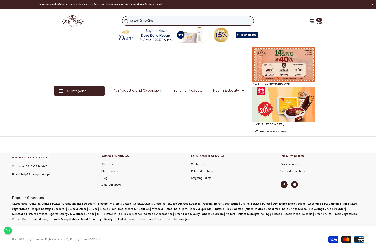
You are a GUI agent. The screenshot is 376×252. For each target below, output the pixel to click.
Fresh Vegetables (345, 214)
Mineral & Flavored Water (29, 214)
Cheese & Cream (213, 214)
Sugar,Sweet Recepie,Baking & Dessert (38, 209)
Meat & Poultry (91, 219)
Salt (177, 209)
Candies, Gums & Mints (44, 203)
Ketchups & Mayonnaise (324, 203)
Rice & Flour (108, 209)
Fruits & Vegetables (65, 219)
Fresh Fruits (323, 214)
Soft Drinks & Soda (294, 209)
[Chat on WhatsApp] (8, 230)
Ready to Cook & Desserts (121, 219)
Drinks (219, 209)
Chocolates (19, 203)
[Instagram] (294, 184)
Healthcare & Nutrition (134, 209)
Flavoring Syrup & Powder (327, 209)
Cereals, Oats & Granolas (149, 203)
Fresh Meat (292, 214)
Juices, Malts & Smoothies (262, 209)
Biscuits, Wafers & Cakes (114, 203)
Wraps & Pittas (162, 209)
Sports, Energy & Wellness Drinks (72, 214)
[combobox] (188, 21)
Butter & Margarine (250, 214)
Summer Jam (182, 219)
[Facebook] (284, 184)
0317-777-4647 (278, 131)
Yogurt (230, 214)
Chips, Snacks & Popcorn (78, 203)
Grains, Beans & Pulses (256, 203)
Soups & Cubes (77, 209)
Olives (93, 209)
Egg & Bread (274, 214)
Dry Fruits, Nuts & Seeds (289, 203)
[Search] (188, 21)
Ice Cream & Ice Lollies (156, 219)
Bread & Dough (40, 219)
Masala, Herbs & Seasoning (220, 203)
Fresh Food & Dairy (187, 214)
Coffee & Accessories (158, 214)
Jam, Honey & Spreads (196, 209)
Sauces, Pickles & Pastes (184, 203)
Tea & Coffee (234, 209)
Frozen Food (20, 219)
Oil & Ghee (350, 203)
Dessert (307, 214)
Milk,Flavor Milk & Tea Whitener (119, 214)
